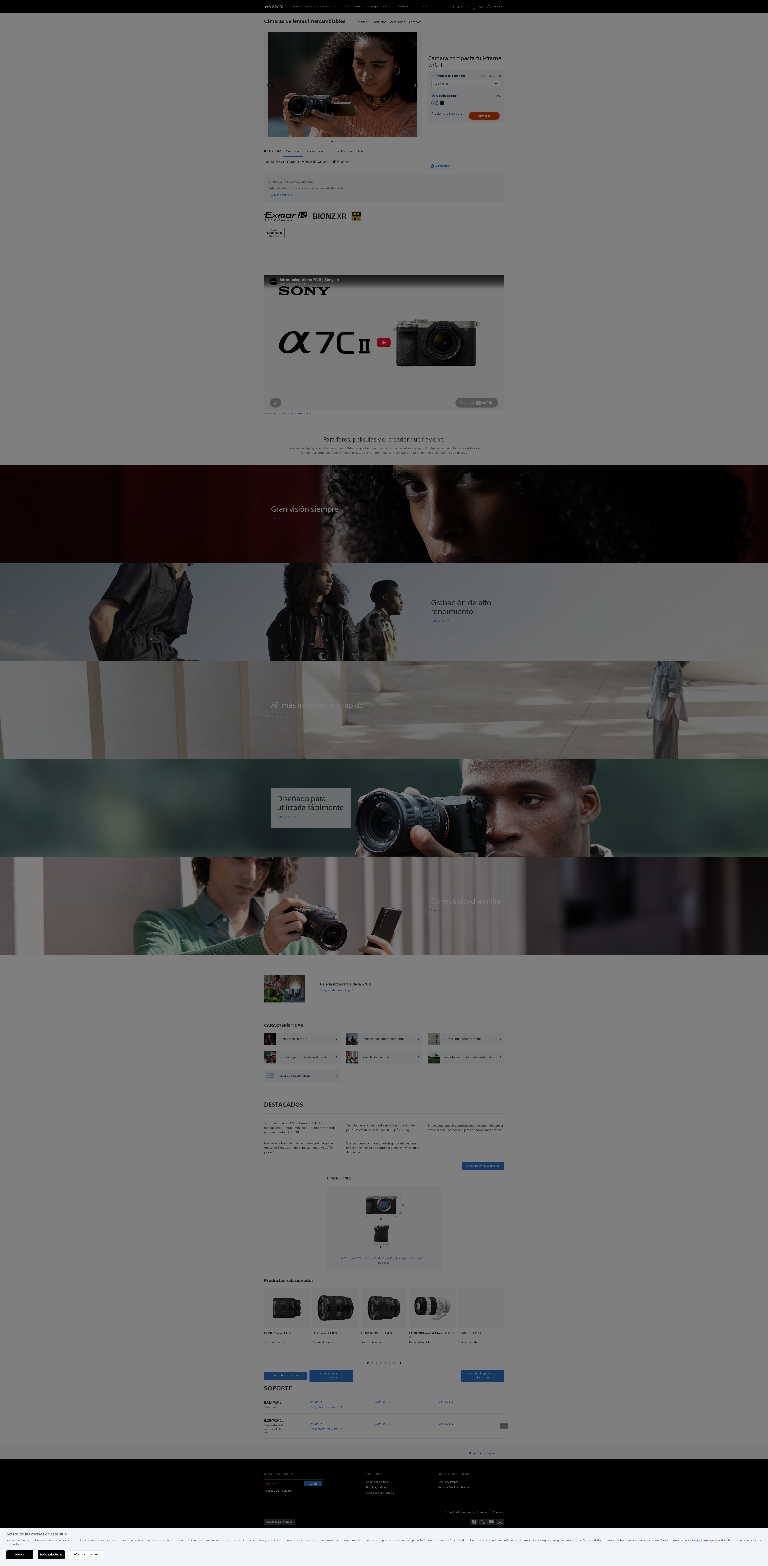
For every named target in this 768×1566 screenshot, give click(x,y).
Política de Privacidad (706, 1540)
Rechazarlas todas (51, 1554)
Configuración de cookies (86, 1554)
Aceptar (20, 1554)
